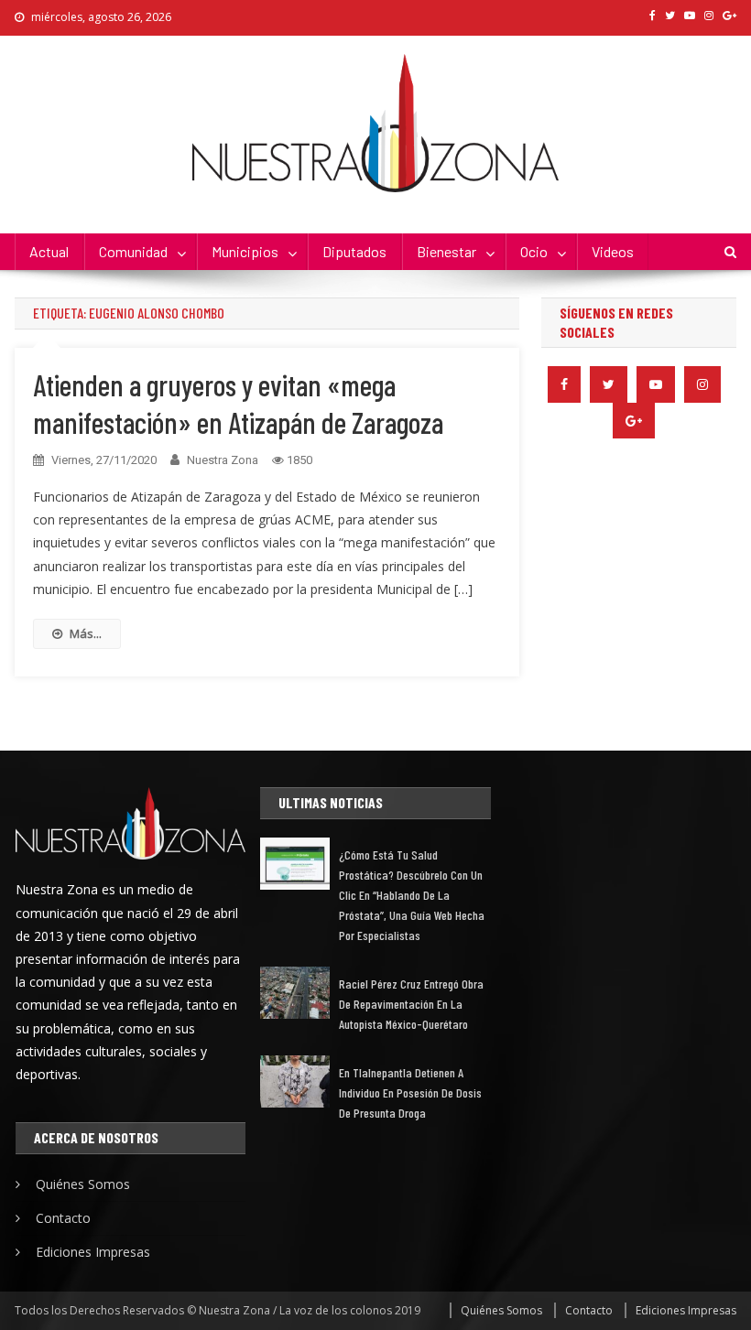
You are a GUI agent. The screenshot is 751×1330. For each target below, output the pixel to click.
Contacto (63, 1218)
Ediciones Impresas (93, 1251)
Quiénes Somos (83, 1184)
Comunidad (133, 251)
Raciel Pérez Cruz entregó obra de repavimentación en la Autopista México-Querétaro (411, 1004)
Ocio (534, 251)
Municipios (245, 251)
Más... (86, 633)
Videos (613, 251)
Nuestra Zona (222, 460)
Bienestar (446, 251)
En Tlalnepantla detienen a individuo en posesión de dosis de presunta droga (410, 1092)
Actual (49, 251)
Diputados (354, 251)
